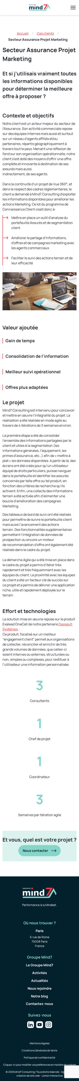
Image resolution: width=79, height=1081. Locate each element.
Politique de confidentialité (39, 1057)
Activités (39, 973)
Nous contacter (35, 850)
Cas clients (45, 33)
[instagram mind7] (48, 1024)
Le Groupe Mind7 (39, 965)
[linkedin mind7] (30, 1024)
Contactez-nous (39, 1003)
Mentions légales (40, 1043)
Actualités (39, 980)
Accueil (22, 33)
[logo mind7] (39, 8)
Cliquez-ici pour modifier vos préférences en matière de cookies (39, 1065)
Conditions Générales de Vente (39, 1050)
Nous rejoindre (40, 988)
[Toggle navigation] (73, 8)
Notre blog (39, 996)
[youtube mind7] (39, 1024)
